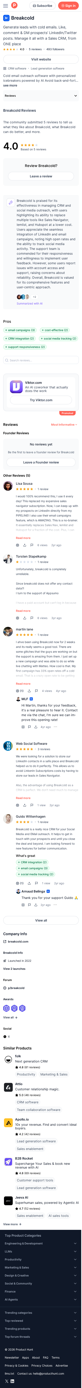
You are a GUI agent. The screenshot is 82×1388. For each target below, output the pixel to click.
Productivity (26, 1074)
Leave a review (41, 176)
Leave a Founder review (41, 462)
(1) (22, 690)
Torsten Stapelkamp (31, 556)
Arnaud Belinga (33, 891)
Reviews (10, 95)
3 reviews (44, 749)
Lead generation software (47, 68)
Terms (56, 1357)
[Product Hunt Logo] (14, 5)
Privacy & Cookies (16, 1365)
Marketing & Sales (53, 1074)
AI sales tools (59, 1216)
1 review (43, 489)
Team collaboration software (38, 1110)
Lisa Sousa (24, 483)
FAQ (45, 1357)
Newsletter (12, 1357)
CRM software (17, 68)
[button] (24, 545)
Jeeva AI (21, 1197)
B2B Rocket (24, 1158)
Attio (18, 1084)
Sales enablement (30, 1149)
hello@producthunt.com (48, 1373)
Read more (23, 538)
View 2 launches (14, 968)
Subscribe (44, 6)
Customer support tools (35, 1180)
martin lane (24, 629)
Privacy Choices (41, 1365)
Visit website (41, 59)
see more (10, 85)
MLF (24, 699)
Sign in (70, 6)
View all (41, 920)
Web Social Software (31, 744)
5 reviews (35, 49)
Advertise (62, 1365)
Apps (25, 1357)
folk (18, 1056)
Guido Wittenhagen (31, 816)
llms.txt (9, 1373)
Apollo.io (22, 1119)
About (36, 1357)
